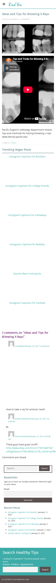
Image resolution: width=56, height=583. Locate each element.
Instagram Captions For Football (27, 302)
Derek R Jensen (21, 436)
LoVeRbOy (19, 346)
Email (6, 489)
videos (16, 564)
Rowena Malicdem (23, 418)
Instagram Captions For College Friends (27, 185)
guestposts (27, 564)
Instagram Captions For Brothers (27, 156)
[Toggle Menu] (4, 4)
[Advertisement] (28, 377)
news (7, 564)
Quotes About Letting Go (27, 273)
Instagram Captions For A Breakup (27, 215)
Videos (13, 143)
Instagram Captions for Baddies (27, 244)
